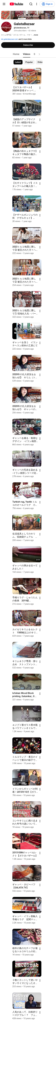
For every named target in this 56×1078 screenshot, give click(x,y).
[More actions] (40, 88)
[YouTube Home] (16, 4)
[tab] (16, 54)
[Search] (31, 4)
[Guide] (4, 4)
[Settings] (36, 4)
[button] (39, 54)
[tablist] (28, 54)
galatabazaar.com (10, 39)
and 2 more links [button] (25, 39)
